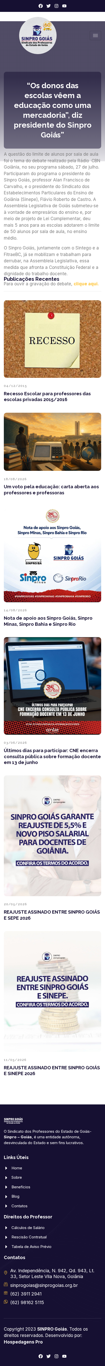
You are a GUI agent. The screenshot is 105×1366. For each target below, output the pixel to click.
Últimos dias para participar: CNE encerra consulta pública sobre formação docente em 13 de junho (52, 756)
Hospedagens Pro (23, 1342)
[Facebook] (40, 6)
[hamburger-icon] (95, 35)
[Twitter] (48, 6)
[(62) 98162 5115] (6, 1302)
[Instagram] (56, 6)
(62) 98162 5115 (27, 1302)
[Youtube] (64, 6)
